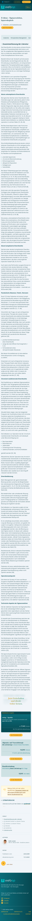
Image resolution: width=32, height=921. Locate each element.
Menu (28, 7)
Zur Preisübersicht (16, 735)
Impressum (4, 911)
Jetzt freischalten (7, 27)
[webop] (8, 7)
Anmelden (17, 2)
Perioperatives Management (19, 38)
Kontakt (28, 914)
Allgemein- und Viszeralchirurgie (12, 24)
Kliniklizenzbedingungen (11, 914)
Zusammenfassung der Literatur (13, 819)
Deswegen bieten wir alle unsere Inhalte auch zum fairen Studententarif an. (18, 792)
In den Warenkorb (16, 780)
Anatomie (6, 38)
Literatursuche (8, 830)
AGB (30, 911)
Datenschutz (18, 911)
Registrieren (26, 2)
